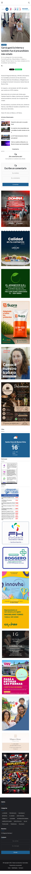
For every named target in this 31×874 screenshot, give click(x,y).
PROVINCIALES (12, 813)
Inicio (9, 868)
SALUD (25, 821)
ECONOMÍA (12, 818)
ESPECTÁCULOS (18, 821)
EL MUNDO (11, 815)
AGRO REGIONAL (20, 815)
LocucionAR (19, 865)
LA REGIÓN (4, 813)
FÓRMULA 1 (5, 818)
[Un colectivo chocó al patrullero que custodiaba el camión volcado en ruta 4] (5, 129)
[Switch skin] (29, 3)
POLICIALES (21, 824)
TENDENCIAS (13, 824)
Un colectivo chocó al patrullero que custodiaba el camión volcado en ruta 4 (20, 130)
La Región (4, 44)
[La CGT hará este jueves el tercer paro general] (5, 137)
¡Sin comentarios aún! (15, 156)
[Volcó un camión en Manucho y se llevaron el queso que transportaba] (5, 143)
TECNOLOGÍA (5, 824)
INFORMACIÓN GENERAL (23, 818)
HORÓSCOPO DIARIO (7, 821)
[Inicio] (15, 2)
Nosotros (3, 828)
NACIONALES (22, 813)
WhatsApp (19, 69)
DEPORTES (4, 815)
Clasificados (14, 868)
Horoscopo (14, 483)
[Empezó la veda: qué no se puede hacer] (5, 123)
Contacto (3, 837)
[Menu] (2, 3)
